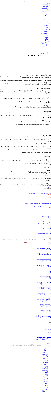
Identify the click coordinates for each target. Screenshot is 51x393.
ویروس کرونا (46, 28)
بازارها (49, 41)
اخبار (50, 212)
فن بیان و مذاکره (46, 20)
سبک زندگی (48, 10)
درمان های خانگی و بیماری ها (45, 24)
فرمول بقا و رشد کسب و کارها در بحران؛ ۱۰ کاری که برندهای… (43, 299)
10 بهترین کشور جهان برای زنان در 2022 (46, 261)
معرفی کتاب (46, 360)
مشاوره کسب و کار (33, 90)
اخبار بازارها (47, 387)
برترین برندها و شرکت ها (45, 379)
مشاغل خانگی (46, 348)
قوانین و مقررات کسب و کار (45, 9)
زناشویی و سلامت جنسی (45, 358)
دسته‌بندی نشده (49, 234)
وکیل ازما (18, 239)
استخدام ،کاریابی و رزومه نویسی (44, 5)
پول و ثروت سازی (46, 19)
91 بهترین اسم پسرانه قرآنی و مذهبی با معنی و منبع (45, 249)
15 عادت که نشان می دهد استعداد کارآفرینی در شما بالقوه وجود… (43, 289)
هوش (47, 365)
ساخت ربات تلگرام (21, 239)
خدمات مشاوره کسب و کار (48, 239)
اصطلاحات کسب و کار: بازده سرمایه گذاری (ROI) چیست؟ (44, 287)
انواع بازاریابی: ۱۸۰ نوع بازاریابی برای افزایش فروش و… (44, 300)
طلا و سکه (45, 44)
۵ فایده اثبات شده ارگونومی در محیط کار (46, 311)
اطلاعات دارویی (46, 27)
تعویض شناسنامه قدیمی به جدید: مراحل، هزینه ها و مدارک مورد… (43, 255)
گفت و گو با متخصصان (45, 355)
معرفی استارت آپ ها (45, 6)
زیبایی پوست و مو (46, 25)
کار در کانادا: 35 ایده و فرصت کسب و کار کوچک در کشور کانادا (44, 305)
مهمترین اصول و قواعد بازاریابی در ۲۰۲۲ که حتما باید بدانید (44, 306)
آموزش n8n (33, 239)
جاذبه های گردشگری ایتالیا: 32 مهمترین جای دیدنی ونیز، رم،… (44, 248)
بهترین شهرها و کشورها (45, 373)
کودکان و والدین (46, 15)
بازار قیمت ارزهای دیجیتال (44, 42)
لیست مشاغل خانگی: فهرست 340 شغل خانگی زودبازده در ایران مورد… (43, 244)
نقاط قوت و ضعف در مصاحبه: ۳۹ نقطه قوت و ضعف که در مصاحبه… (43, 278)
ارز (46, 388)
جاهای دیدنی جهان (46, 375)
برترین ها (49, 377)
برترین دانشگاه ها (46, 381)
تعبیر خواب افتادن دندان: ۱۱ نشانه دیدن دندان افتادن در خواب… (44, 259)
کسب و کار (48, 3)
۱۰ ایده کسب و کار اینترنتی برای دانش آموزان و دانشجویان (44, 277)
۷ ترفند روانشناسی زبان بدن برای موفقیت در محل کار (45, 310)
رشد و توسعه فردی (46, 17)
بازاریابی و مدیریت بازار (45, 352)
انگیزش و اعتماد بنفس (45, 362)
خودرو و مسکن (45, 46)
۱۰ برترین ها (46, 383)
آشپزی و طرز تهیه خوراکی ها (45, 354)
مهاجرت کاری (46, 30)
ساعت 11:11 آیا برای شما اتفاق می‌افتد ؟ (46, 250)
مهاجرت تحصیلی (46, 31)
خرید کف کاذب (15, 239)
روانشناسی (47, 369)
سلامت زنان (46, 371)
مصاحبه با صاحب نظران (45, 363)
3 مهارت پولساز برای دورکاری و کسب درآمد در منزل (45, 284)
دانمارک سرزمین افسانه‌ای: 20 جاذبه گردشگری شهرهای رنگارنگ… (43, 339)
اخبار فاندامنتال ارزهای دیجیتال (43, 43)
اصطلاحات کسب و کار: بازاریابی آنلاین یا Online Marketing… (44, 282)
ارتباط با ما (48, 343)
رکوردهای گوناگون (46, 38)
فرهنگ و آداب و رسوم (45, 32)
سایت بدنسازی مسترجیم (43, 239)
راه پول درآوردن (45, 187)
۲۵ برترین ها (46, 40)
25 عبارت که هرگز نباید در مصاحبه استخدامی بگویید (45, 276)
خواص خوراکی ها (49, 217)
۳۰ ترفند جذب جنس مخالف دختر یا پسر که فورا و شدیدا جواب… (43, 254)
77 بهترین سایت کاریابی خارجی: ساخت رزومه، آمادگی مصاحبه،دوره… (43, 272)
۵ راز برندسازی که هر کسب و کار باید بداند (46, 295)
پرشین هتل (30, 239)
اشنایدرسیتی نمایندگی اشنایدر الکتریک (9, 239)
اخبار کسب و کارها (42, 391)
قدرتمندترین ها (46, 36)
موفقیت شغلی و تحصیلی (45, 361)
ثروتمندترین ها (46, 34)
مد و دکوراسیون (46, 13)
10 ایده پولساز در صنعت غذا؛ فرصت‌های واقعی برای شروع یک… (43, 288)
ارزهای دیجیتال (46, 385)
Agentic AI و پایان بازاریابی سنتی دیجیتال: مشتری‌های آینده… (44, 337)
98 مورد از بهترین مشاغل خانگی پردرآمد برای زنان (45, 260)
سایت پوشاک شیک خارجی (37, 239)
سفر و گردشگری (48, 29)
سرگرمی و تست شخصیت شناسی (44, 11)
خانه (49, 346)
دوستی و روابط (46, 356)
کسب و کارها (43, 390)
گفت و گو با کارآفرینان (45, 4)
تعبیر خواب (47, 357)
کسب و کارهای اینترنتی (45, 350)
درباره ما (49, 342)
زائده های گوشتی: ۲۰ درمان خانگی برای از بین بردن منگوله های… (43, 266)
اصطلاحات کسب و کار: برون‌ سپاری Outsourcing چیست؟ (44, 293)
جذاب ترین (50, 222)
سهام (46, 389)
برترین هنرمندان (46, 37)
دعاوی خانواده (4, 239)
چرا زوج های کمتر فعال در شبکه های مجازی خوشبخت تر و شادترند (43, 267)
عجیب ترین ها (46, 35)
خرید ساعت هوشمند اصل (26, 239)
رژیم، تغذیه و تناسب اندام (45, 26)
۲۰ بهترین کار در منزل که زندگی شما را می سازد (45, 312)
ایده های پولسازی (49, 187)
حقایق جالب (46, 39)
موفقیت (49, 359)
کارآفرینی (47, 7)
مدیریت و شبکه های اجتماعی (45, 8)
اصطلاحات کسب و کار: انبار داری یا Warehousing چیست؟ (44, 283)
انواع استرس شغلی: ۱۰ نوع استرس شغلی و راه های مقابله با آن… (43, 316)
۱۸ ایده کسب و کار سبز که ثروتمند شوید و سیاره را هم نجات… (44, 317)
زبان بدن (47, 21)
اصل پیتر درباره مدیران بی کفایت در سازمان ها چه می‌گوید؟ (44, 294)
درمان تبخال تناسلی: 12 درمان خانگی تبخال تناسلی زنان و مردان (43, 265)
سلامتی (49, 23)
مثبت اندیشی (46, 22)
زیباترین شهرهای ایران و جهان (44, 33)
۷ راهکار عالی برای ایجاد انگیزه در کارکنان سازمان (45, 304)
